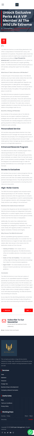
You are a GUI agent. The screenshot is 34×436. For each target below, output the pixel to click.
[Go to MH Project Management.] (1, 28)
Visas (2, 374)
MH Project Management (18, 427)
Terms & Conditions (6, 403)
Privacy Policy (5, 406)
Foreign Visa (4, 384)
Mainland (3, 377)
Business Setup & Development (10, 387)
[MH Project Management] (17, 4)
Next (27, 310)
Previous (7, 310)
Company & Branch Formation (9, 390)
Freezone (3, 381)
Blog (2, 400)
